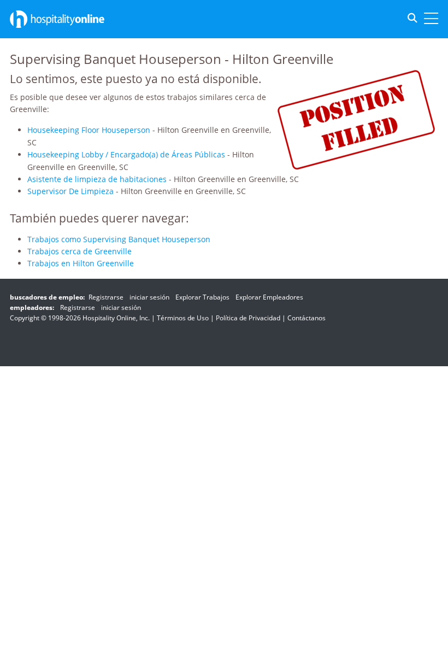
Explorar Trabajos (202, 297)
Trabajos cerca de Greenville (79, 251)
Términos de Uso (183, 317)
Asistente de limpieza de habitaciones (97, 179)
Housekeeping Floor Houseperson (88, 130)
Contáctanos (306, 317)
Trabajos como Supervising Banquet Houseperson (118, 239)
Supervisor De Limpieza (70, 191)
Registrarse (106, 297)
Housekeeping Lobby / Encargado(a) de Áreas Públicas (126, 154)
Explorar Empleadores (269, 297)
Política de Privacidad (248, 317)
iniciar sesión (149, 297)
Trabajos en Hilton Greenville (80, 263)
